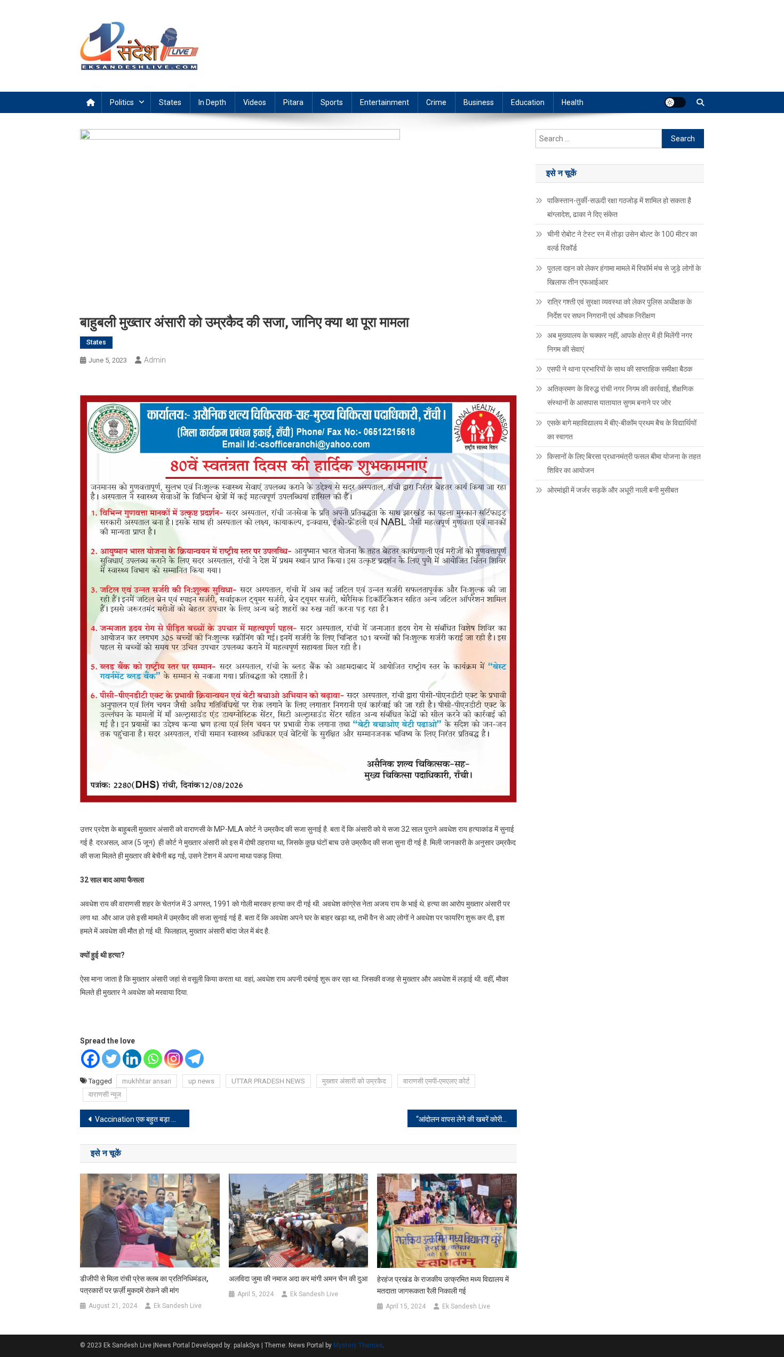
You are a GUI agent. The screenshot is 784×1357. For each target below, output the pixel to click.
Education (528, 102)
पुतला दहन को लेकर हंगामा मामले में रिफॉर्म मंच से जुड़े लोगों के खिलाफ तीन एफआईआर (624, 275)
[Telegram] (194, 1058)
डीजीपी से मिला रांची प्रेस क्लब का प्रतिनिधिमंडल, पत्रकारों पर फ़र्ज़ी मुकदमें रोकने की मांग (144, 1284)
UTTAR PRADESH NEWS (268, 1081)
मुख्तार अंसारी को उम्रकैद (354, 1081)
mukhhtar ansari (146, 1081)
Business (478, 102)
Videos (254, 102)
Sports (332, 102)
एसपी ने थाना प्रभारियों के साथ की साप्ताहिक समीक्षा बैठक (619, 369)
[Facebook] (90, 1058)
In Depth (212, 102)
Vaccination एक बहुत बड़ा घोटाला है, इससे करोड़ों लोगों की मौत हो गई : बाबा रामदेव (142, 1119)
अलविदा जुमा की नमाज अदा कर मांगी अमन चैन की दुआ (298, 1278)
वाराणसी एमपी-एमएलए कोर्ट (436, 1081)
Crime (436, 102)
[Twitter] (111, 1058)
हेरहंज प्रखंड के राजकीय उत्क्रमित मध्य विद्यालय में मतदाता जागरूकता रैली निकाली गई (443, 1285)
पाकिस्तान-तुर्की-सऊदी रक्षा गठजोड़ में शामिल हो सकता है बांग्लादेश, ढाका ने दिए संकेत (619, 207)
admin (155, 360)
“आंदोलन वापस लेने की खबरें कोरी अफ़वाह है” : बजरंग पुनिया (466, 1119)
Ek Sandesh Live (178, 1306)
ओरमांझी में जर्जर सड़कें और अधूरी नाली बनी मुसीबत (612, 490)
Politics (122, 102)
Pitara (293, 102)
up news (201, 1081)
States (170, 102)
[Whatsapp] (152, 1058)
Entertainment (384, 102)
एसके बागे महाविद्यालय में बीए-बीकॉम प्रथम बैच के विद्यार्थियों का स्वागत (622, 430)
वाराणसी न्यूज (105, 1094)
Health (572, 102)
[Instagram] (173, 1058)
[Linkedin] (132, 1058)
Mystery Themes (358, 1345)
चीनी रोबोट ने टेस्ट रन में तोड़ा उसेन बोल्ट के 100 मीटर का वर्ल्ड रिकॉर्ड (622, 241)
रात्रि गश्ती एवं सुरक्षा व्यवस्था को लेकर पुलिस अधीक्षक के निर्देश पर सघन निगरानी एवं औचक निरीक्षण (619, 309)
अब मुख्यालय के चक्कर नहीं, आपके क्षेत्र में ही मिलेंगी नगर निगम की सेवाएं (619, 342)
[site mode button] (675, 102)
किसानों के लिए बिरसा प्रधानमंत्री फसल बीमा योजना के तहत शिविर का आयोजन (624, 463)
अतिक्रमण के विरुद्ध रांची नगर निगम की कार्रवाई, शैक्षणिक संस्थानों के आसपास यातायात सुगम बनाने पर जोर (620, 395)
